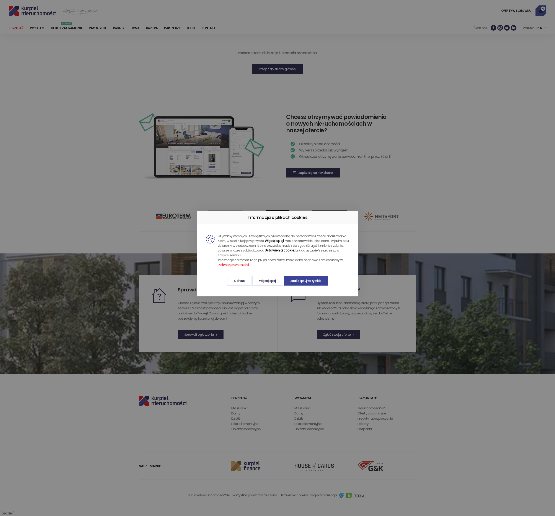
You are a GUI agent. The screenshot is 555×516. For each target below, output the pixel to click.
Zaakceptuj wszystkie (305, 281)
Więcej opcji (267, 281)
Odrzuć (239, 281)
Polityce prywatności (233, 264)
